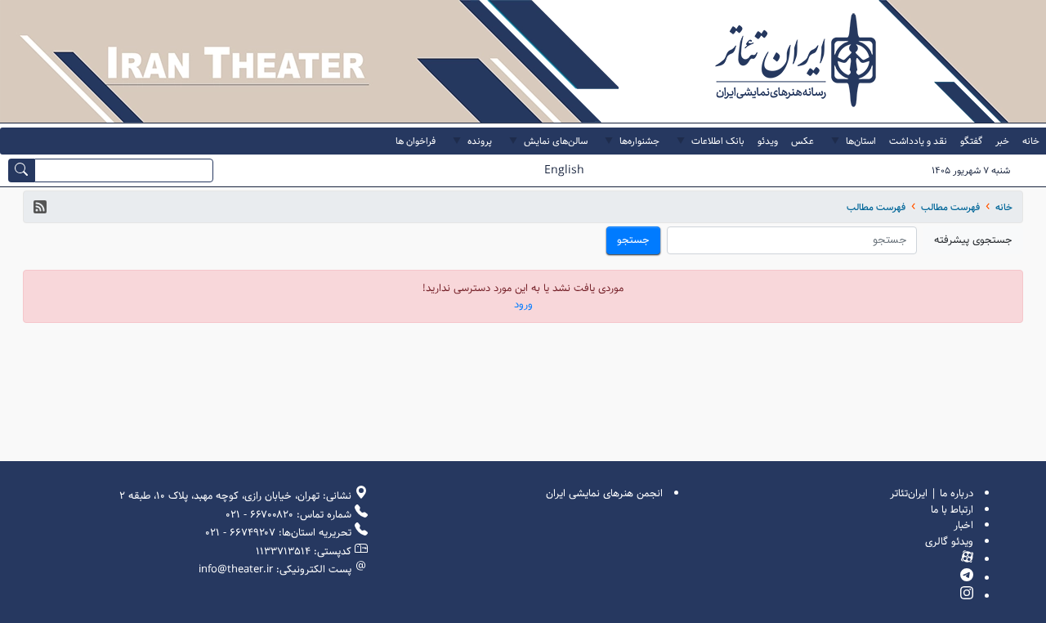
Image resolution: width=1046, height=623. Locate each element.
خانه (1003, 207)
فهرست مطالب (950, 207)
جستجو (633, 240)
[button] (40, 206)
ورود (523, 304)
